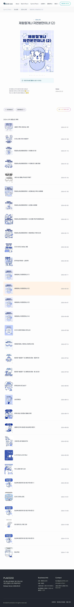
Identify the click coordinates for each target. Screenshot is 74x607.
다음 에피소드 (20, 109)
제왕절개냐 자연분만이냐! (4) (22, 316)
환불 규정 (68, 602)
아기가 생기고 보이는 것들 (21, 247)
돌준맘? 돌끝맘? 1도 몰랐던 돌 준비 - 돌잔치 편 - (27, 358)
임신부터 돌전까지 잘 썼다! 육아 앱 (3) (24, 538)
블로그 (56, 3)
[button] (29, 75)
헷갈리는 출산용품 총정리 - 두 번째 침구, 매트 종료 (27, 163)
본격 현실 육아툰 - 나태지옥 (21, 260)
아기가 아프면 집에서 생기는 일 (22, 330)
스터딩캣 (43, 3)
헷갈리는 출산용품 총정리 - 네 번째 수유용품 (25, 205)
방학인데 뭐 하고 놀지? (20, 385)
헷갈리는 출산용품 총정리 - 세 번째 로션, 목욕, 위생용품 (28, 191)
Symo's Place (34, 3)
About (17, 3)
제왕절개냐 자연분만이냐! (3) (22, 302)
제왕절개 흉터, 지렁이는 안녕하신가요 (24, 344)
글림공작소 (49, 3)
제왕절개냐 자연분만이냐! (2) (22, 288)
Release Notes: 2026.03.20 (11, 586)
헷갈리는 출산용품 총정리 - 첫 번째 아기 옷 (25, 150)
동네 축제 (16, 552)
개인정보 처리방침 (61, 602)
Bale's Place (24, 3)
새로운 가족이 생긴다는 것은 (21, 127)
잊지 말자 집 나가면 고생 (20, 524)
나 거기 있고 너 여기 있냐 (20, 455)
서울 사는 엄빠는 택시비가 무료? (22, 177)
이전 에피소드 (10, 109)
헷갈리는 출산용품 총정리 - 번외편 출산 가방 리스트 (27, 233)
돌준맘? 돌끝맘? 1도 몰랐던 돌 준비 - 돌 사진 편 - (27, 372)
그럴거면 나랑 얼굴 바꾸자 (21, 441)
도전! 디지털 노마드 (19, 496)
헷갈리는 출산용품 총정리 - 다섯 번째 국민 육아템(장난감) (29, 219)
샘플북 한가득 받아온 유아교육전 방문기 (24, 427)
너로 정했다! (17, 399)
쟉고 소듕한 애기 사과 (20, 469)
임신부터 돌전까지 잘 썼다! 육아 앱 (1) (24, 483)
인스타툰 (16, 9)
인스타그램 (29, 80)
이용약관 (54, 602)
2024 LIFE (24, 9)
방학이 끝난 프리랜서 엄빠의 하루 (22, 413)
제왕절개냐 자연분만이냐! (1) (22, 274)
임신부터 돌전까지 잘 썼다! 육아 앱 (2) (24, 510)
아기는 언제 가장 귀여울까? (21, 139)
